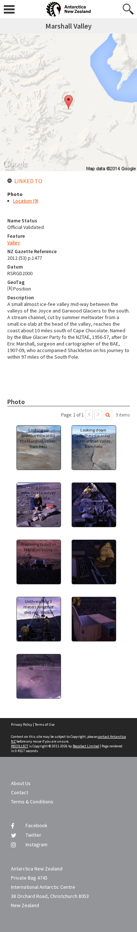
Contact (19, 792)
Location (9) (25, 200)
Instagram (36, 844)
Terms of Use (44, 724)
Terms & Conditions (32, 801)
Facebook (36, 825)
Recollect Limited (86, 746)
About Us (21, 783)
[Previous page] (89, 415)
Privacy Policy (21, 724)
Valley (13, 242)
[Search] (107, 414)
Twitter (33, 835)
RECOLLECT (19, 746)
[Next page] (98, 415)
